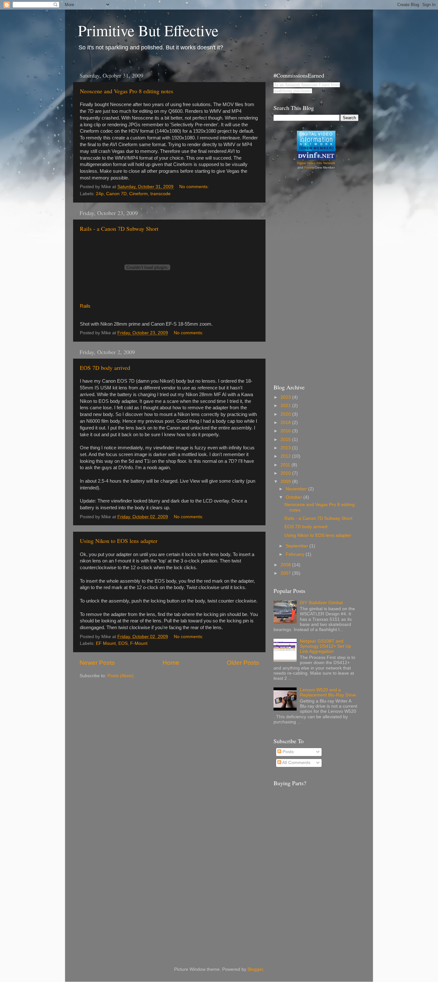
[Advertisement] (299, 275)
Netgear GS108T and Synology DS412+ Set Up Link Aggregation (325, 646)
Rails (85, 306)
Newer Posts (97, 662)
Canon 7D (116, 193)
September (297, 546)
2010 (286, 473)
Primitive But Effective (148, 30)
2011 (286, 464)
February (296, 554)
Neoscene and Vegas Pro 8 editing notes (126, 91)
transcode (160, 193)
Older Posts (243, 662)
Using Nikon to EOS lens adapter (118, 541)
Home (171, 662)
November (297, 489)
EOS (123, 643)
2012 (286, 456)
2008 (286, 564)
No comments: (194, 186)
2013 (286, 447)
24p (100, 193)
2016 (286, 431)
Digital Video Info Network (316, 163)
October (294, 497)
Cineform (138, 193)
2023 (286, 397)
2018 (286, 422)
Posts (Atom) (120, 675)
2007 (286, 573)
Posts (287, 751)
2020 (286, 414)
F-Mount (138, 643)
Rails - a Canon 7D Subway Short (119, 228)
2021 (286, 405)
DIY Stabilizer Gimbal (321, 602)
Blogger (255, 969)
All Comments (295, 762)
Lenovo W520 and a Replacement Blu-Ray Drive (328, 692)
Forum (309, 167)
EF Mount (106, 643)
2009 (286, 481)
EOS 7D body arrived (105, 367)
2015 (286, 439)
